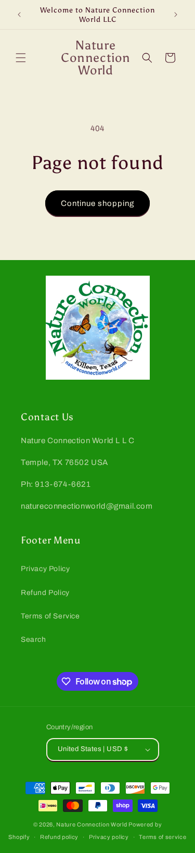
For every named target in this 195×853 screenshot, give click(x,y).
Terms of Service (50, 616)
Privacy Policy (45, 569)
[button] (20, 57)
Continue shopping (97, 203)
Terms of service (162, 837)
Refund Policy (45, 593)
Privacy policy (109, 837)
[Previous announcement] (19, 14)
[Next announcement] (175, 14)
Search (33, 639)
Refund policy (59, 837)
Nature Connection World (91, 824)
